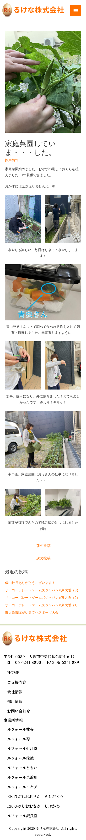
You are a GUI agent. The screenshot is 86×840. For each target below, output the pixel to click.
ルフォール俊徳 (20, 758)
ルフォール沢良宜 (22, 815)
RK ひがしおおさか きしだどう (35, 796)
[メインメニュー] (75, 11)
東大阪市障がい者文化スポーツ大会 (32, 612)
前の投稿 (43, 546)
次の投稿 (43, 558)
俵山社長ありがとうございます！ (30, 583)
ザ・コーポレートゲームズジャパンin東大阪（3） (42, 590)
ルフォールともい (22, 767)
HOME (13, 672)
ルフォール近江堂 (22, 748)
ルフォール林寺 (20, 729)
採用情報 (11, 160)
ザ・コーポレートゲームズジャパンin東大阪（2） (42, 598)
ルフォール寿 (18, 739)
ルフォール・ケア (22, 787)
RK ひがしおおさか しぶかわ (33, 806)
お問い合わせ (18, 711)
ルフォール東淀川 (22, 777)
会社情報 (14, 692)
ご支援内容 (16, 682)
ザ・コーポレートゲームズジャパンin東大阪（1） (42, 605)
